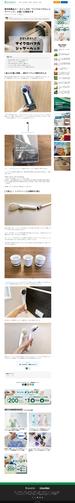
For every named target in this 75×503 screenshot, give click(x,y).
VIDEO (40, 2)
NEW (20, 2)
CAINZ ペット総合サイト (32, 494)
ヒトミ (10, 17)
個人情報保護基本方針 (54, 493)
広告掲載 (27, 493)
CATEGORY (25, 2)
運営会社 (55, 494)
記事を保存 (20, 14)
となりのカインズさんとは (19, 493)
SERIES (30, 2)
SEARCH (69, 2)
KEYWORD (44, 491)
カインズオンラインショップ (22, 494)
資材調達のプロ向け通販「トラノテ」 (45, 494)
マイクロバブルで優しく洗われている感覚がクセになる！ (19, 65)
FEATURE (35, 2)
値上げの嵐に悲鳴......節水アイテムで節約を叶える (18, 59)
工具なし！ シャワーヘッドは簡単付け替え (16, 61)
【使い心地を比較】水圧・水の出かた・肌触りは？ (18, 63)
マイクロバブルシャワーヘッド (39, 114)
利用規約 (38, 493)
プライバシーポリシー (45, 493)
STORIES (34, 491)
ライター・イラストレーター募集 (53, 491)
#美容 (13, 375)
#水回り (8, 375)
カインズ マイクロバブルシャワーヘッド (27, 132)
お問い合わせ (32, 493)
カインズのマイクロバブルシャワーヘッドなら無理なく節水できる (21, 67)
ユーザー (11, 14)
